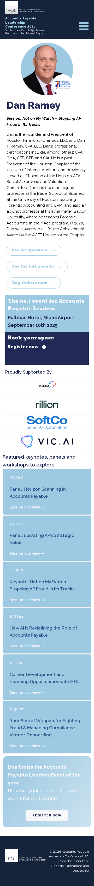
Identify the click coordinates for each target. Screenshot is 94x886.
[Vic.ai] (47, 440)
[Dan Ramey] (47, 68)
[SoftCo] (47, 422)
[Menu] (84, 26)
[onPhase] (47, 385)
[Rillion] (47, 404)
